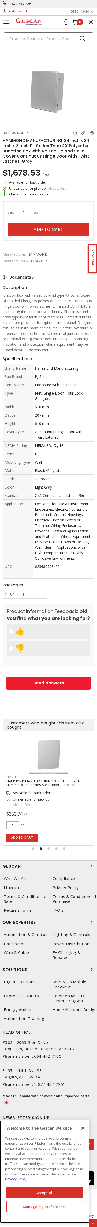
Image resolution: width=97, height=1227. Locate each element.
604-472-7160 (47, 1056)
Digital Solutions (19, 981)
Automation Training (24, 1018)
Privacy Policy (15, 1179)
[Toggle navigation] (6, 22)
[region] (44, 1171)
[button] (33, 848)
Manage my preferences (45, 1206)
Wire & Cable (16, 952)
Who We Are (16, 878)
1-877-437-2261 (21, 4)
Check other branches (26, 194)
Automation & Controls (26, 934)
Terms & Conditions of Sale (26, 899)
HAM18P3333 (17, 776)
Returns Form (17, 910)
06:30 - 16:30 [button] (79, 11)
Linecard (12, 887)
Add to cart (48, 229)
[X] (82, 1128)
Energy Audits (17, 1009)
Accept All (44, 1192)
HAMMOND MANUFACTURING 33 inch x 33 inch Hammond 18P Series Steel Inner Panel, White (43, 783)
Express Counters (21, 995)
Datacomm (14, 943)
